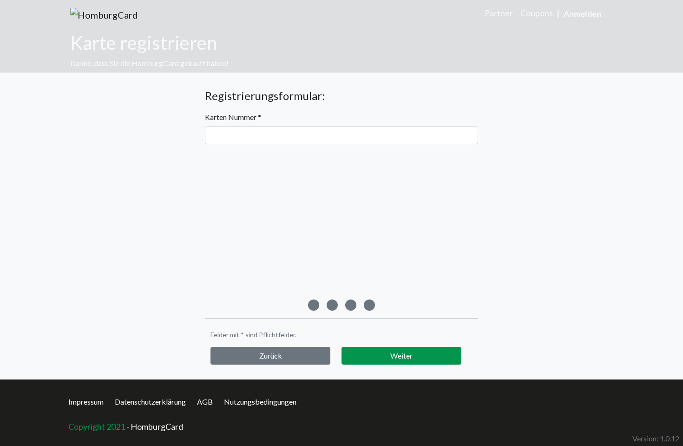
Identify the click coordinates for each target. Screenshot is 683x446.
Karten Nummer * (233, 117)
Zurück (270, 355)
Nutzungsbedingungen (260, 401)
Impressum (86, 401)
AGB (205, 401)
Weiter (401, 355)
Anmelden (582, 14)
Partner (499, 13)
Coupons (536, 13)
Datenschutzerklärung (150, 401)
